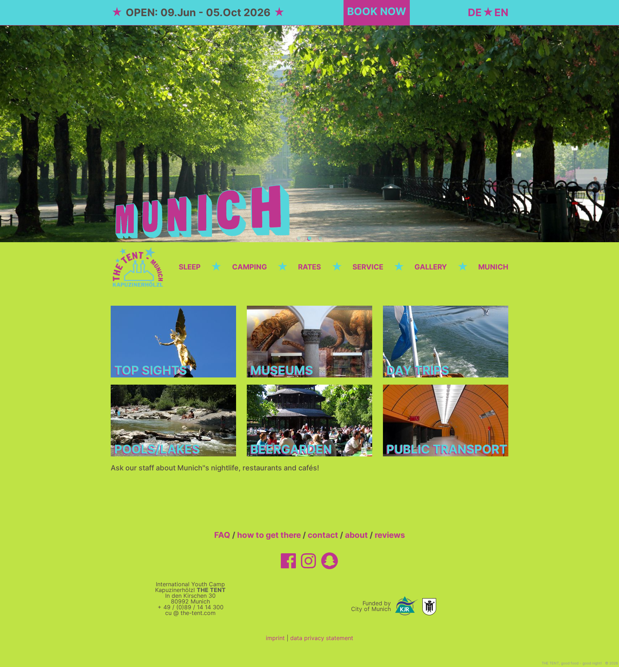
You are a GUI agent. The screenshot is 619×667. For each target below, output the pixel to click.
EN (501, 12)
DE (475, 12)
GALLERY (430, 267)
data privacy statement (321, 638)
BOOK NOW (376, 11)
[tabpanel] (309, 133)
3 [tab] (320, 238)
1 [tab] (298, 238)
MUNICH (493, 267)
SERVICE (367, 267)
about (356, 535)
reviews (390, 535)
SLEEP (190, 267)
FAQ (222, 535)
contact (323, 535)
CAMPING (249, 267)
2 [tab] (309, 238)
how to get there (269, 535)
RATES (309, 267)
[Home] (139, 266)
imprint (275, 638)
